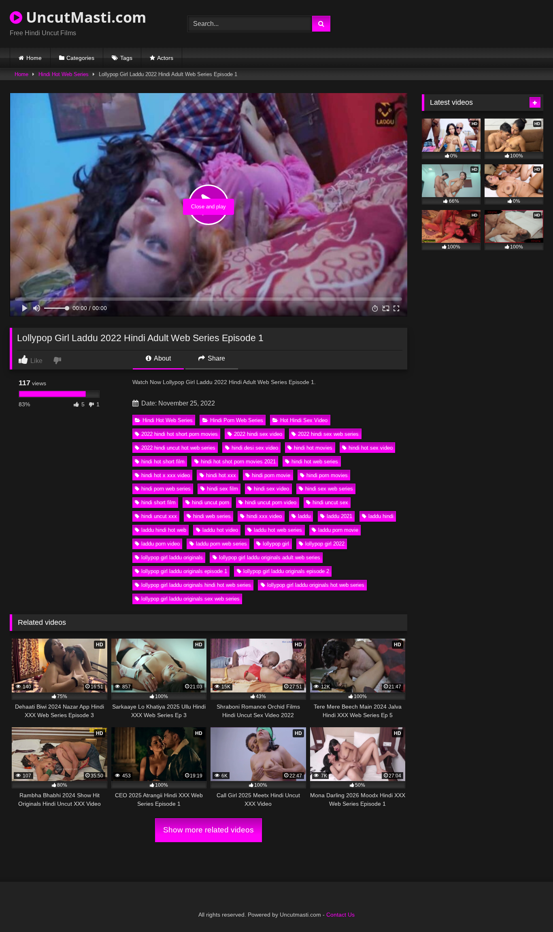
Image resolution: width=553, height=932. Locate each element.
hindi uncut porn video (270, 502)
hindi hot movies (313, 448)
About (162, 358)
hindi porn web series (166, 489)
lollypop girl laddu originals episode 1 (184, 571)
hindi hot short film (163, 462)
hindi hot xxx (221, 475)
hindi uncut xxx (159, 516)
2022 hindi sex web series (328, 434)
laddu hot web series (278, 530)
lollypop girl (276, 544)
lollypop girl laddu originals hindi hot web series (196, 585)
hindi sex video (271, 489)
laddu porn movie (338, 530)
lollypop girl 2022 (325, 544)
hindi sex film (222, 489)
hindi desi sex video (255, 448)
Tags (126, 58)
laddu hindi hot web (163, 530)
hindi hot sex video (371, 448)
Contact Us (340, 914)
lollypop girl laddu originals (172, 557)
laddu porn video (160, 544)
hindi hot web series (314, 462)
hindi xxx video (264, 516)
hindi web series (212, 516)
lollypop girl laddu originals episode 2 (286, 571)
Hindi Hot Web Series (63, 74)
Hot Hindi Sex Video (304, 420)
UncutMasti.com (84, 17)
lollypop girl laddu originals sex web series (190, 599)
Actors (165, 58)
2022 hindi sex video (258, 434)
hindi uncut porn (210, 502)
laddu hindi (380, 516)
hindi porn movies (327, 475)
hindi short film (158, 502)
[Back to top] (528, 908)
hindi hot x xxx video (165, 475)
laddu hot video (220, 530)
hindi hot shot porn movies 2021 (238, 462)
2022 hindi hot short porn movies (179, 434)
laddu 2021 (339, 516)
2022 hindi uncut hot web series (178, 448)
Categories (80, 58)
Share (215, 358)
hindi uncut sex (330, 502)
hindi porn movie (271, 475)
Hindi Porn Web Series (236, 420)
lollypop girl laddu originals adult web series (269, 557)
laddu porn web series (221, 544)
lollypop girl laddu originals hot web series (315, 585)
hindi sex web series (329, 489)
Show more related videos (208, 830)
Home (34, 58)
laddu (304, 516)
